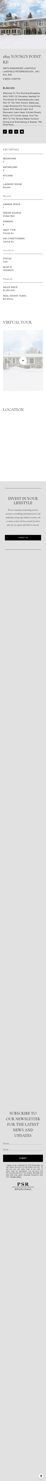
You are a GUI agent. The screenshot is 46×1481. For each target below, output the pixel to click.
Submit (23, 1158)
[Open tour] (23, 361)
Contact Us (23, 537)
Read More (8, 125)
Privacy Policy (15, 1177)
